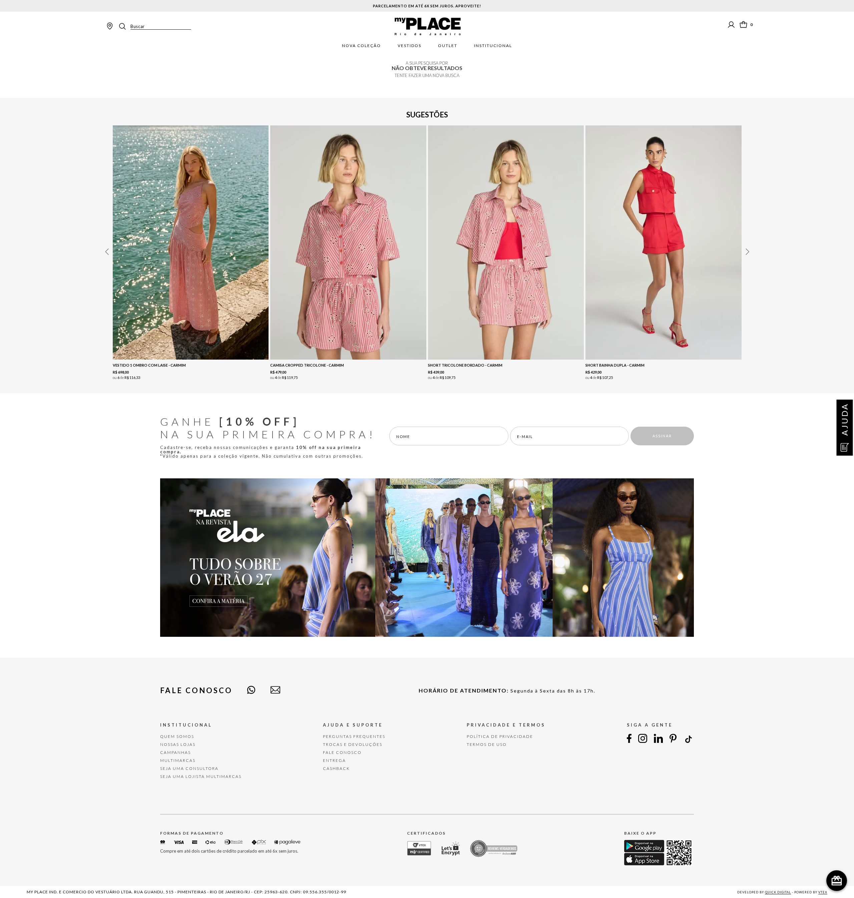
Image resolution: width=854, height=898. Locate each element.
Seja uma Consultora (189, 768)
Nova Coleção (361, 45)
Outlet (447, 45)
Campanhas (175, 752)
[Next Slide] (747, 252)
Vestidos (409, 45)
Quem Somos (177, 736)
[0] (743, 24)
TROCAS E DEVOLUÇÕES (352, 744)
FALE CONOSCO (342, 752)
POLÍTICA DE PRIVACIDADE (500, 736)
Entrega (334, 760)
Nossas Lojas (177, 744)
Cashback (336, 768)
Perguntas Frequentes (354, 736)
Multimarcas (177, 760)
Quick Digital (778, 892)
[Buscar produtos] (124, 26)
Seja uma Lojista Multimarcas (201, 776)
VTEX (822, 892)
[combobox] (154, 26)
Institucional (493, 45)
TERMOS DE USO (487, 744)
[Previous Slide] (106, 252)
